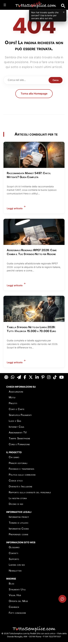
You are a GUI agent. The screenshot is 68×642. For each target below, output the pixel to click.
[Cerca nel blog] (63, 6)
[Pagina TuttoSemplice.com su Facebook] (24, 377)
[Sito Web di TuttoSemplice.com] (6, 377)
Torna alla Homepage (34, 93)
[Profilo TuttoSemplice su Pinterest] (43, 377)
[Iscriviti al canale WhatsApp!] (13, 377)
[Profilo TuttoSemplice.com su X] (30, 377)
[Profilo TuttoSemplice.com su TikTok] (55, 377)
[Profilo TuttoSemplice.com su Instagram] (49, 377)
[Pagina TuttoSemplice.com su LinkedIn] (37, 377)
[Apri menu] (5, 5)
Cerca (55, 80)
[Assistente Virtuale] (62, 599)
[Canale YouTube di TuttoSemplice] (61, 377)
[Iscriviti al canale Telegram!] (19, 377)
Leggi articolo (15, 208)
